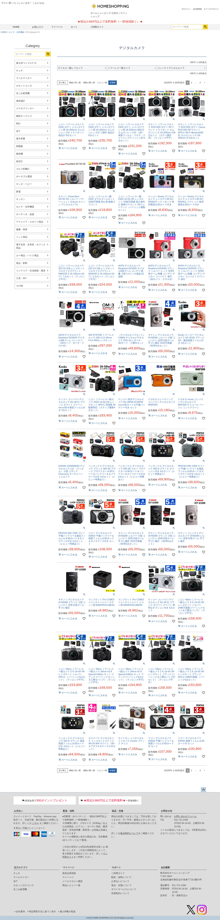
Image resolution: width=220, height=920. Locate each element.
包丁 (18, 131)
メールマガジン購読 (72, 881)
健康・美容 (21, 229)
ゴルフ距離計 (23, 169)
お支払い (18, 811)
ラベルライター (24, 78)
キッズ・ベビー (24, 184)
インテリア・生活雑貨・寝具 (30, 270)
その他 (19, 285)
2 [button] (191, 82)
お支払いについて (120, 881)
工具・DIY (21, 278)
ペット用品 (21, 237)
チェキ (19, 70)
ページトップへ (203, 789)
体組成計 (20, 100)
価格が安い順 (75, 82)
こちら (35, 823)
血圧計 (19, 161)
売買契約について (120, 893)
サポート (116, 867)
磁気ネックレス (24, 116)
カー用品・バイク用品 (27, 255)
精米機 (19, 153)
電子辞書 (20, 138)
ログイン (187, 9)
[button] (204, 82)
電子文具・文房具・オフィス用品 (30, 246)
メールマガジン (212, 9)
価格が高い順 (89, 82)
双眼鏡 (19, 146)
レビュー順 (102, 82)
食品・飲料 (21, 263)
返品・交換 (117, 811)
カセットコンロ (24, 85)
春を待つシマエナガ (26, 63)
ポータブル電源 (24, 176)
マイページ (57, 27)
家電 (18, 191)
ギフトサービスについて (123, 889)
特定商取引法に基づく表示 (42, 911)
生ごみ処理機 (23, 93)
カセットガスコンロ (23, 885)
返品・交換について (121, 885)
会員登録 (198, 9)
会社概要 (165, 867)
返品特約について (129, 833)
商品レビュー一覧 (71, 885)
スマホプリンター (25, 108)
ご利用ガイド (97, 27)
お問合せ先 (166, 811)
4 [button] (200, 82)
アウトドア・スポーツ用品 (29, 222)
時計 (18, 123)
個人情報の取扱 (68, 911)
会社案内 (20, 911)
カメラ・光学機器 (16, 32)
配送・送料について (121, 877)
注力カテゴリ (21, 867)
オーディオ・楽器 (25, 214)
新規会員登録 (69, 873)
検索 (205, 27)
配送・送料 (68, 811)
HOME (16, 27)
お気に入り (37, 27)
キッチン (20, 199)
